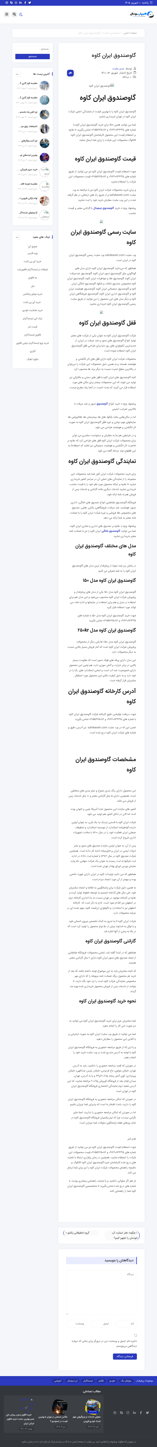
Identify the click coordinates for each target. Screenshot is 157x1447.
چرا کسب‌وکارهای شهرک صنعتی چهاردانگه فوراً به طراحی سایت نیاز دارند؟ (27, 141)
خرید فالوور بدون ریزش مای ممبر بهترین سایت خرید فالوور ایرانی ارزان (20, 1419)
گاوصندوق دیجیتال (103, 208)
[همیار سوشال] (142, 14)
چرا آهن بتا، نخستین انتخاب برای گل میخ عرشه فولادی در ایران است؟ (27, 112)
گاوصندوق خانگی (110, 531)
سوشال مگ (126, 1381)
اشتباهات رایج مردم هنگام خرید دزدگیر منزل (27, 126)
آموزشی (57, 1381)
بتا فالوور (32, 278)
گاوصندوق (102, 404)
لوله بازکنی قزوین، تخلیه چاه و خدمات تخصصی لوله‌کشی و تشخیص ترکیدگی (27, 198)
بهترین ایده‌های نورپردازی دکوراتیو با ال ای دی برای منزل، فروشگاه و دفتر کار (27, 155)
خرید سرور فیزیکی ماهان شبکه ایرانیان (27, 170)
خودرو (112, 1381)
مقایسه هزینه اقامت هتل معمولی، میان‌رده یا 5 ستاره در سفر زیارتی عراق (27, 184)
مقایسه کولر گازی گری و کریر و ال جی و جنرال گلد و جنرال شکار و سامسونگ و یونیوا (27, 98)
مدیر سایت (118, 68)
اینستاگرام (88, 1381)
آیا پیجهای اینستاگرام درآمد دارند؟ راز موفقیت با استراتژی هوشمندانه (27, 213)
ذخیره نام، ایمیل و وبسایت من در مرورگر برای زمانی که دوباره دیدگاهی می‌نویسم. (104, 1344)
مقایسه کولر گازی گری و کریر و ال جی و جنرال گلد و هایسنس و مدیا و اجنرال (27, 83)
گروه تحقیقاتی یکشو (78, 1233)
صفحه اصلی (130, 33)
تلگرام (101, 1381)
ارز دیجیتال (72, 1381)
